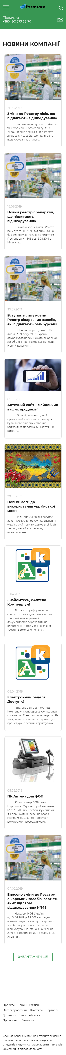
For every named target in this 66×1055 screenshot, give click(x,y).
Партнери (52, 1010)
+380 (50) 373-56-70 (17, 21)
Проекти (9, 1005)
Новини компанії (28, 1005)
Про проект (11, 1020)
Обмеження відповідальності (22, 1049)
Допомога (9, 1015)
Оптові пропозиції (15, 1010)
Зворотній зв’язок (31, 1015)
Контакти (36, 1010)
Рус (60, 19)
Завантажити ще (33, 956)
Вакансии (27, 1020)
